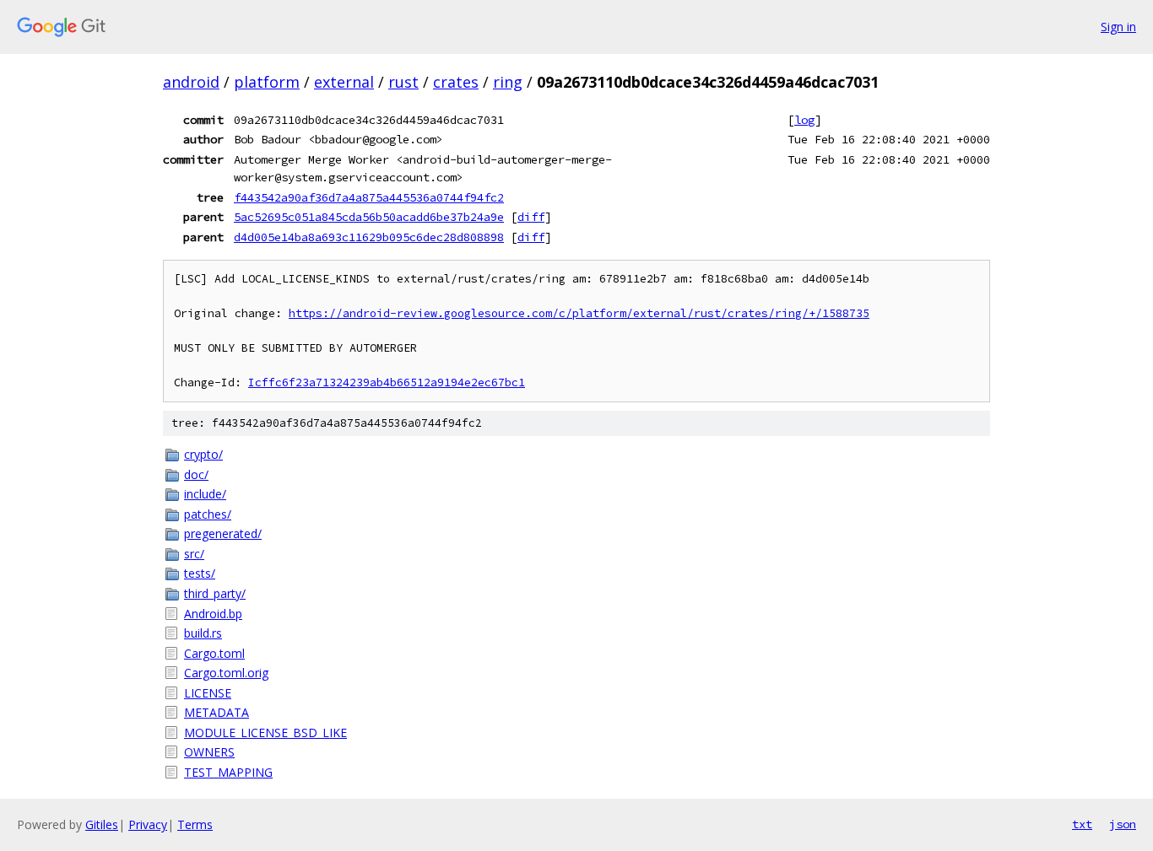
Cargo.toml (214, 653)
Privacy (147, 824)
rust (403, 82)
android (191, 82)
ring (507, 82)
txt (1082, 824)
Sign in (1118, 27)
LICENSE (207, 693)
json (1122, 824)
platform (267, 82)
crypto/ (203, 454)
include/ (205, 494)
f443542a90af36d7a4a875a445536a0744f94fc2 (369, 197)
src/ (194, 554)
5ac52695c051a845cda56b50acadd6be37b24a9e (369, 216)
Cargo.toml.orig (226, 673)
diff (530, 216)
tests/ (199, 573)
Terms (195, 824)
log (804, 119)
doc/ (196, 474)
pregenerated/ (223, 533)
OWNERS (209, 752)
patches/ (207, 514)
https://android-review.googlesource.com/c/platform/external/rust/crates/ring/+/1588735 (579, 313)
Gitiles (101, 824)
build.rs (203, 633)
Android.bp (213, 614)
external (344, 82)
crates (456, 82)
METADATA (216, 712)
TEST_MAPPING (228, 772)
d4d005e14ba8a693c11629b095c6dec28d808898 (369, 237)
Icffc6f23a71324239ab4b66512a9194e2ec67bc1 (386, 382)
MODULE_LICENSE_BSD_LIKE (265, 732)
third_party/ (215, 593)
